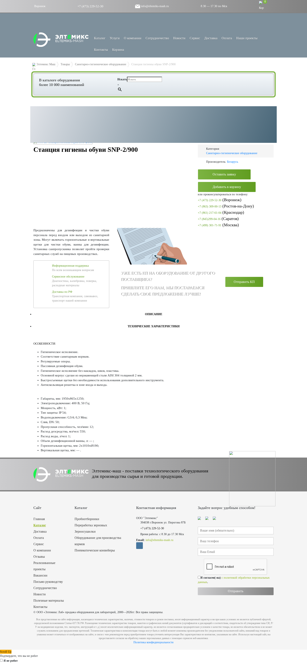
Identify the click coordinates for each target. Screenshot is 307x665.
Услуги (115, 38)
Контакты (101, 49)
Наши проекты (247, 38)
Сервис (195, 38)
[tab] (153, 314)
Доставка (210, 38)
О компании (132, 38)
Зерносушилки (85, 531)
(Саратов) (218, 218)
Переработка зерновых (91, 525)
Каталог (39, 525)
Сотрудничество (157, 38)
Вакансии (40, 575)
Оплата (227, 38)
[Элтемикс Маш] (61, 39)
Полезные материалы (48, 600)
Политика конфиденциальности (153, 642)
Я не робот (11, 660)
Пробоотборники (87, 519)
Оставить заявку (224, 174)
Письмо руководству (48, 581)
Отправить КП (244, 282)
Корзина (118, 49)
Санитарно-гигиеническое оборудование (231, 153)
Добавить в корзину (227, 187)
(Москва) (218, 225)
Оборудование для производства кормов (98, 541)
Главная (39, 519)
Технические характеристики (154, 326)
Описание (153, 314)
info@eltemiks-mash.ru (154, 6)
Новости (179, 38)
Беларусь (232, 161)
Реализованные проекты (44, 566)
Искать (122, 79)
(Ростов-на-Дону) (226, 206)
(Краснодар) (221, 212)
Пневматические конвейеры (95, 550)
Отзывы (39, 556)
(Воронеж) (219, 199)
